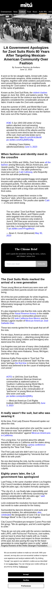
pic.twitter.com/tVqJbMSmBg (19, 140)
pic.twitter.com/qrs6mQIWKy (19, 396)
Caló (47, 200)
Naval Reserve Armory (26, 313)
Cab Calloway (25, 172)
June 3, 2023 (31, 147)
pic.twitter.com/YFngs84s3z (22, 228)
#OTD (9, 377)
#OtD (8, 123)
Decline (26, 580)
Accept (26, 574)
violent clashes (40, 92)
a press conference (36, 445)
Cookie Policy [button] (13, 564)
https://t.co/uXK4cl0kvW (30, 137)
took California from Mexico (27, 318)
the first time (21, 363)
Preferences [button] (23, 567)
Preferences (26, 586)
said (43, 496)
